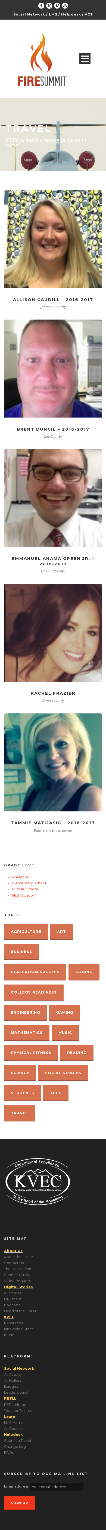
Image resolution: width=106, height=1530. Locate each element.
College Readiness (34, 992)
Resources (13, 1323)
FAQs (9, 1452)
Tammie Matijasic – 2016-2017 (53, 822)
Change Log (15, 1446)
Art (61, 931)
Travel (19, 1113)
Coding (84, 972)
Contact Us (14, 1263)
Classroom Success (35, 972)
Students (22, 1093)
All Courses (13, 1428)
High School (23, 895)
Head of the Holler (20, 1311)
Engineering (25, 1012)
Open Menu (85, 58)
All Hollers (12, 1380)
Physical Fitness (31, 1052)
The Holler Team (18, 1269)
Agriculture (26, 931)
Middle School (25, 889)
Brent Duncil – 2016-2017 (53, 429)
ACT (89, 14)
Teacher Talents (18, 1410)
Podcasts (12, 1305)
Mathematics (27, 1032)
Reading (77, 1052)
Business (21, 951)
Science (20, 1073)
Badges (11, 1386)
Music (65, 1032)
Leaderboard (16, 1392)
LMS (53, 14)
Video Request (17, 1280)
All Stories (12, 1293)
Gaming (64, 1012)
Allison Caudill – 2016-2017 (53, 299)
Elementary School (29, 883)
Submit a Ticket (18, 1440)
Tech (56, 1093)
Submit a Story (17, 1275)
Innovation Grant (18, 1329)
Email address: (17, 1486)
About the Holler (18, 1257)
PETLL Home (15, 1404)
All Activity (13, 1374)
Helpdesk (71, 14)
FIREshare (12, 1299)
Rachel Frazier (53, 693)
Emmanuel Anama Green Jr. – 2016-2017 (53, 561)
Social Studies (63, 1073)
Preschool (21, 877)
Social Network (29, 14)
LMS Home (14, 1422)
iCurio (9, 1335)
